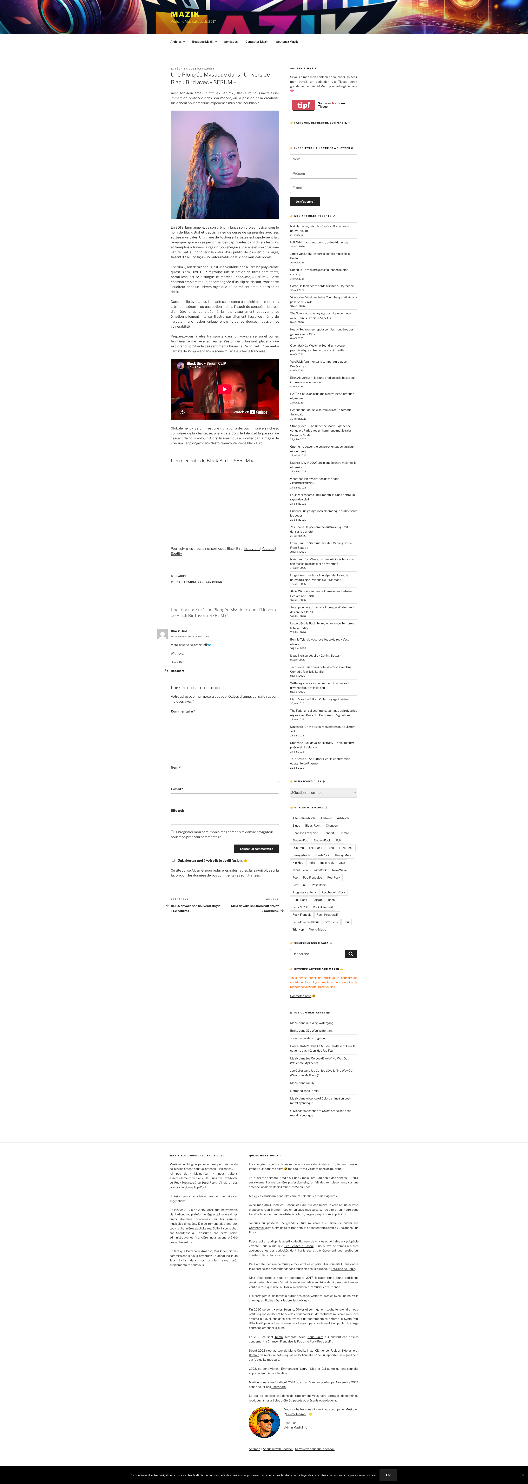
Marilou (254, 1382)
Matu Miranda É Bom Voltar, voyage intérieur (319, 699)
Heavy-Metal (343, 855)
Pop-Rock (333, 877)
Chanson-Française (305, 833)
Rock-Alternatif (323, 907)
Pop (295, 877)
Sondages (231, 41)
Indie (312, 862)
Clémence (322, 1350)
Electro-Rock (322, 840)
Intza (310, 1350)
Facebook (255, 1214)
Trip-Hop (298, 929)
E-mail (177, 789)
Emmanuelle (289, 1368)
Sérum (227, 93)
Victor (274, 1368)
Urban (217, 581)
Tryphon (319, 1038)
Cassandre (278, 1386)
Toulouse (226, 237)
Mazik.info (300, 1427)
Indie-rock (327, 862)
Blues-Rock (313, 825)
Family (310, 1083)
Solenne (288, 1309)
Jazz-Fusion (300, 870)
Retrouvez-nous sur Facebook (315, 1449)
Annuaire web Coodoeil (278, 1449)
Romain (254, 1355)
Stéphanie (348, 1350)
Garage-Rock (301, 855)
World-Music (317, 929)
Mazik (185, 14)
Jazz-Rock (320, 870)
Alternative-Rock (303, 818)
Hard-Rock (322, 855)
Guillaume (328, 1368)
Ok (388, 1475)
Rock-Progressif (327, 914)
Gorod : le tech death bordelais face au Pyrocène (322, 286)
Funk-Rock (346, 847)
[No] (523, 1475)
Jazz (342, 862)
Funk (331, 847)
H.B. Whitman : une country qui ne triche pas (319, 242)
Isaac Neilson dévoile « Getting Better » (315, 655)
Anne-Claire (315, 1337)
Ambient (326, 818)
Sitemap (254, 1449)
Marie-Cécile (296, 1350)
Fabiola (335, 1350)
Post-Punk (299, 885)
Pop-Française (189, 581)
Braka (294, 1030)
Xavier (277, 1309)
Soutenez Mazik (287, 41)
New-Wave (339, 870)
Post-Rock (319, 885)
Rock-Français (301, 914)
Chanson (332, 825)
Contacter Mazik (256, 41)
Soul (346, 922)
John (312, 1309)
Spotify (176, 554)
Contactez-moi (296, 1414)
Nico (313, 1368)
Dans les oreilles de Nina (292, 1300)
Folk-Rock (315, 847)
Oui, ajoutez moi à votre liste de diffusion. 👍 (212, 860)
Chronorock (257, 1227)
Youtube (268, 549)
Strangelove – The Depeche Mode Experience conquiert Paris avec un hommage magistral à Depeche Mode (320, 430)
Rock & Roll (300, 907)
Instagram (252, 549)
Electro (344, 833)
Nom (176, 767)
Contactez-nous (300, 996)
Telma (279, 1337)
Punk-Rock (299, 899)
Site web (177, 811)
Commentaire (183, 711)
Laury (209, 68)
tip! (303, 105)
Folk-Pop (298, 847)
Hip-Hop (297, 862)
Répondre (177, 670)
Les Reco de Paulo (343, 1268)
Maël (312, 1382)
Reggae (317, 899)
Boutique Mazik (202, 41)
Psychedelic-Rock (333, 892)
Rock (331, 899)
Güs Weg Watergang (319, 1023)
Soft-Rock (331, 922)
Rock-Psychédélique (305, 922)
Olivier (294, 1110)
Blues (296, 825)
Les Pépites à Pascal (299, 1246)
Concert (328, 833)
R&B (207, 581)
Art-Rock (343, 818)
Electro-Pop (300, 840)
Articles (176, 41)
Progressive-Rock (304, 892)
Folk (339, 840)
